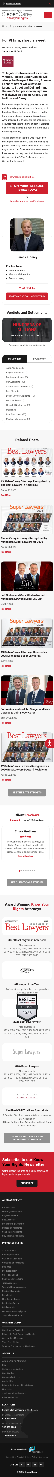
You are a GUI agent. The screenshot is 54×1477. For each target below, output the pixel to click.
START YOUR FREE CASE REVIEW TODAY (27, 187)
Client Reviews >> (10, 1397)
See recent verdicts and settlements (27, 345)
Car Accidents (8, 1207)
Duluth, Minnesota (10, 1432)
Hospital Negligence (11, 1299)
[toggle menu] (48, 15)
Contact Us (7, 1381)
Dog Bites (6, 1267)
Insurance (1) (12, 409)
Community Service (11, 1377)
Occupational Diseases (12, 1338)
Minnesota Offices (13, 4)
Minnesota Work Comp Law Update (18, 1334)
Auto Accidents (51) (16, 368)
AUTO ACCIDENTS (12, 1200)
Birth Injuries (8, 1295)
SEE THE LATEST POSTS (27, 792)
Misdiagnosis (8, 1307)
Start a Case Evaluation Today (27, 296)
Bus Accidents (8, 1220)
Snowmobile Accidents (12, 1279)
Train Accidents (9, 1283)
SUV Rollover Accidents (13, 1236)
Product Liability (9, 1271)
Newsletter (7, 1389)
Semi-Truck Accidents (12, 1232)
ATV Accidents (9, 1250)
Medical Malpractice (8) (18, 419)
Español (20, 1457)
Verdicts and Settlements (14, 1393)
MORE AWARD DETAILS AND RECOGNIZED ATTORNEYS (27, 1138)
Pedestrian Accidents (12, 1228)
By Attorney (39, 358)
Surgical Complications (13, 1315)
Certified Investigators (12, 1369)
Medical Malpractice (11, 1291)
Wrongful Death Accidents (14, 1287)
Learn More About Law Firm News (27, 201)
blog (12, 26)
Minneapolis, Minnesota (13, 1415)
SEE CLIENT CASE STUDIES (27, 882)
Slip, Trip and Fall (10, 1275)
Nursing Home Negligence (14, 1311)
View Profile (27, 288)
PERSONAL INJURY (12, 1243)
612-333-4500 (9, 1418)
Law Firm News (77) (16, 414)
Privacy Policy (31, 1457)
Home (5, 26)
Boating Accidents (10, 1254)
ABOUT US (8, 1353)
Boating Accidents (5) (17, 377)
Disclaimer (43, 1457)
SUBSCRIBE (27, 1183)
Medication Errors (10, 1303)
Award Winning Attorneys (14, 1361)
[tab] (19, 871)
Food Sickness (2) (15, 400)
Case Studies (8, 1373)
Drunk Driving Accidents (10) (20, 395)
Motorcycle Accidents (12, 1211)
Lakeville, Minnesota (11, 1423)
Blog (4, 1365)
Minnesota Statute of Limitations (17, 1385)
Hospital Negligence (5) (18, 405)
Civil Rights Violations (12, 1258)
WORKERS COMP (11, 1322)
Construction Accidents (13, 1263)
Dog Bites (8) (12, 391)
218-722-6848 (9, 1435)
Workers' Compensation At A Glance (19, 1346)
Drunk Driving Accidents (13, 1224)
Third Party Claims (10, 1342)
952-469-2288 (9, 1427)
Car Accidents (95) (15, 382)
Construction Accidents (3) (19, 386)
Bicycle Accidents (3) (16, 372)
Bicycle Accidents (10, 1215)
